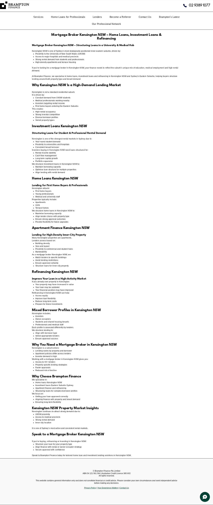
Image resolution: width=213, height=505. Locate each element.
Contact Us (124, 488)
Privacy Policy (90, 488)
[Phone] (185, 6)
